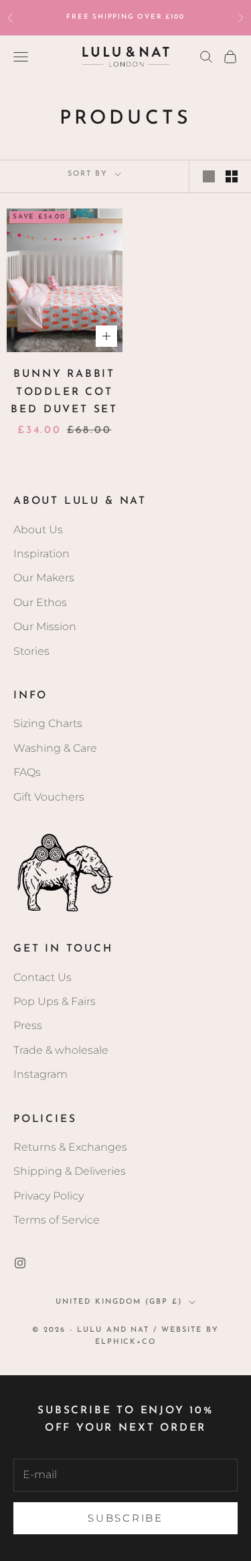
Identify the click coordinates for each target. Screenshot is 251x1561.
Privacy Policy (48, 1195)
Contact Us (42, 977)
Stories (31, 651)
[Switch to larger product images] (209, 176)
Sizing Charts (47, 723)
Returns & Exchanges (70, 1147)
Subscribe (125, 1518)
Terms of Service (56, 1220)
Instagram (40, 1074)
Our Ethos (40, 602)
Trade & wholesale (60, 1050)
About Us (38, 529)
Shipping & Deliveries (69, 1171)
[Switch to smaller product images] (232, 176)
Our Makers (43, 577)
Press (27, 1025)
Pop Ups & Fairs (54, 1001)
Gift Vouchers (48, 797)
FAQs (27, 772)
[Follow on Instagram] (20, 1263)
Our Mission (44, 626)
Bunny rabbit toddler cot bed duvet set (64, 392)
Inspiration (41, 553)
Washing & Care (55, 748)
